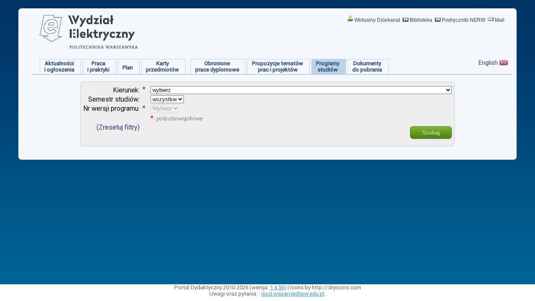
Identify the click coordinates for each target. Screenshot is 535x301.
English (488, 62)
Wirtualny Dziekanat (377, 20)
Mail (499, 20)
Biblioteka (421, 20)
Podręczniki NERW (463, 20)
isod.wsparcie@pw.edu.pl (292, 294)
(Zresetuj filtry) (118, 127)
